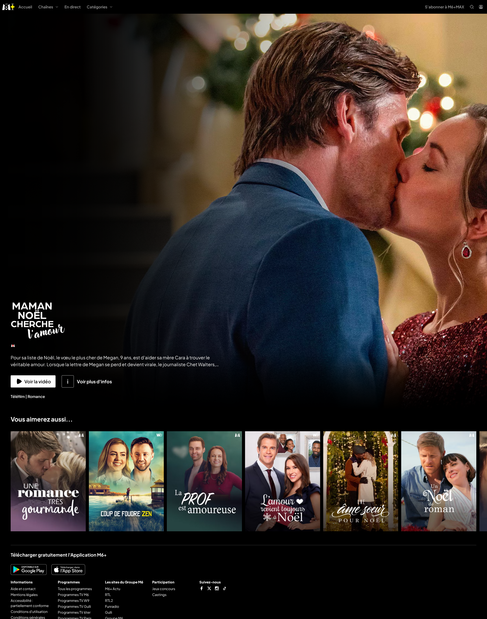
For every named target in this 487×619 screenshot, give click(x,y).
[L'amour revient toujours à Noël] (282, 481)
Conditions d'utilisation (29, 611)
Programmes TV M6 (73, 594)
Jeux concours (163, 588)
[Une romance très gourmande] (48, 481)
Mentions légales (24, 594)
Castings (159, 594)
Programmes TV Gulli (74, 606)
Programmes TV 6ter (74, 612)
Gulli (108, 612)
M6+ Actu (112, 588)
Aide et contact (23, 588)
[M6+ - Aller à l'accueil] (8, 6)
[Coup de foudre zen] (126, 481)
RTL (108, 594)
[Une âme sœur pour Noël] (360, 481)
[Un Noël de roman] (438, 481)
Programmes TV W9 (73, 600)
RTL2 (109, 600)
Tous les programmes (75, 588)
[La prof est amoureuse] (204, 481)
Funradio (112, 606)
